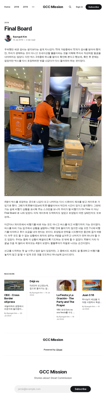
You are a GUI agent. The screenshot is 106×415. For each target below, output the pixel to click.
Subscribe (93, 7)
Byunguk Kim (20, 36)
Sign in (79, 7)
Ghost (59, 349)
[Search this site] (70, 7)
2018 (16, 7)
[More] (33, 7)
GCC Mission (53, 7)
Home (7, 7)
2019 (25, 7)
